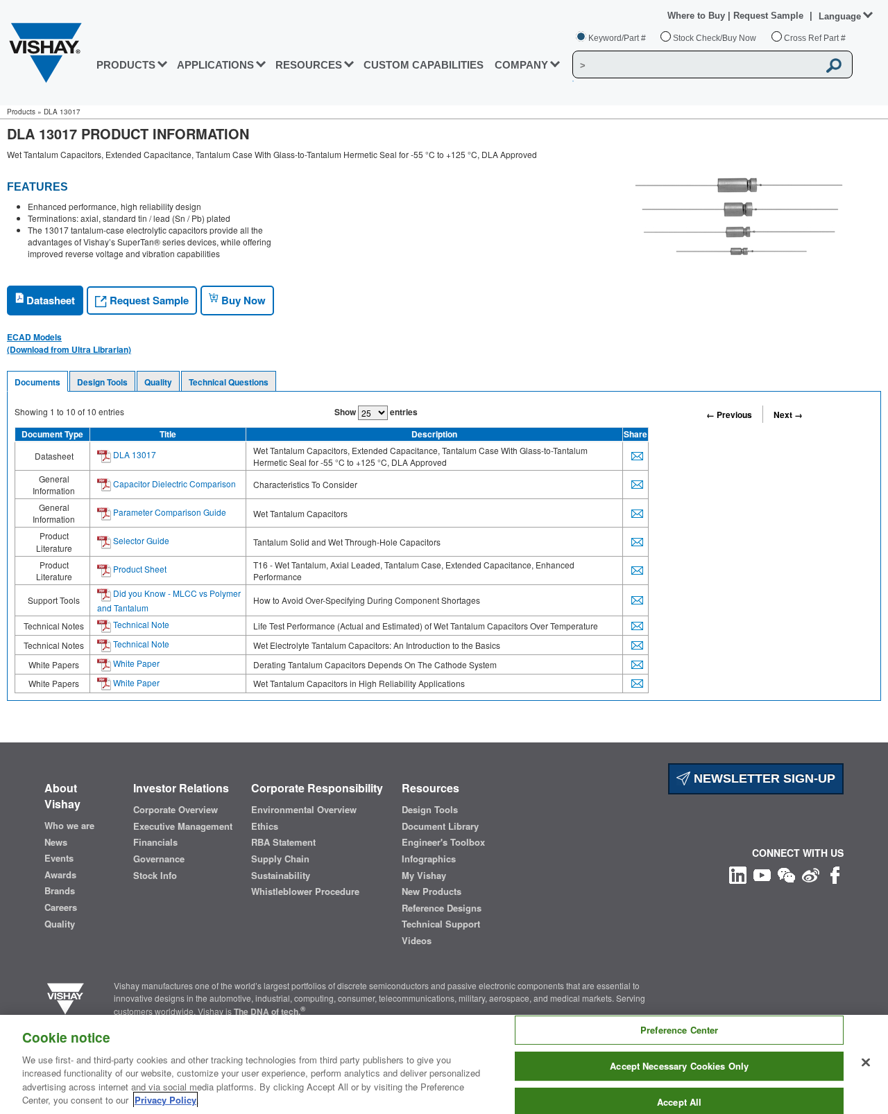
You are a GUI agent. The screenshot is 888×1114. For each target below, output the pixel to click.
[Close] (866, 1062)
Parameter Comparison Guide (168, 512)
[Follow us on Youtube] (762, 874)
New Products (431, 891)
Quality (158, 382)
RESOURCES (308, 65)
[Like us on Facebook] (835, 874)
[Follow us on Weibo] (810, 874)
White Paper (135, 663)
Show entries (376, 412)
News (55, 842)
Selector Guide (140, 540)
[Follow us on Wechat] (786, 874)
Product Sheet (138, 569)
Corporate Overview (175, 809)
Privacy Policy (165, 1099)
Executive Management (182, 826)
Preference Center (679, 1030)
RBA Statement (283, 842)
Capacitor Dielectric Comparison (173, 483)
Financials (155, 842)
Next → (788, 414)
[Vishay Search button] (834, 65)
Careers (60, 907)
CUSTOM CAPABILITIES (424, 65)
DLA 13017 (133, 454)
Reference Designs (441, 908)
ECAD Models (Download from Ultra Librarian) (69, 343)
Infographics (429, 859)
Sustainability (280, 875)
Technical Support (441, 924)
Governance (159, 859)
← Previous (729, 414)
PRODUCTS (125, 65)
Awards (60, 875)
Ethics (264, 826)
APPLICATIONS (215, 65)
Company (521, 65)
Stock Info (155, 875)
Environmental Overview (304, 809)
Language (840, 16)
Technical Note (140, 624)
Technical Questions (228, 382)
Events (59, 858)
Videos (417, 940)
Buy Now (242, 300)
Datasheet (49, 300)
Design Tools (102, 382)
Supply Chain (280, 859)
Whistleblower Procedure (305, 891)
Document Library (440, 826)
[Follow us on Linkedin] (737, 874)
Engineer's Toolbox (443, 842)
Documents (37, 382)
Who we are (69, 825)
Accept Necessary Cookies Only (679, 1065)
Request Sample (148, 300)
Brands (59, 891)
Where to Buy (697, 15)
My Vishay (424, 875)
